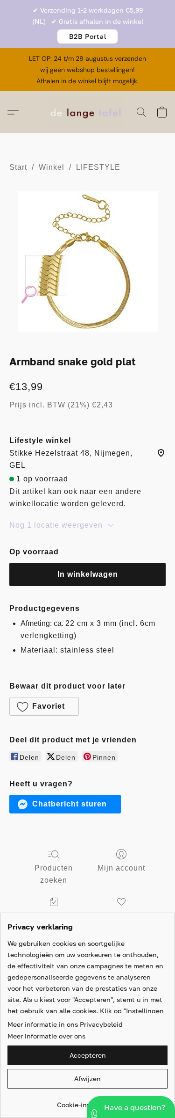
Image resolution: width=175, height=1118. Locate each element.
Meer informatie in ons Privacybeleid (65, 1024)
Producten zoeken (54, 874)
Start (18, 167)
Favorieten (121, 916)
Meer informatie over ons (46, 1036)
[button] (87, 36)
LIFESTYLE (98, 167)
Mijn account (121, 868)
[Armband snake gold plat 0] (88, 261)
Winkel (51, 167)
